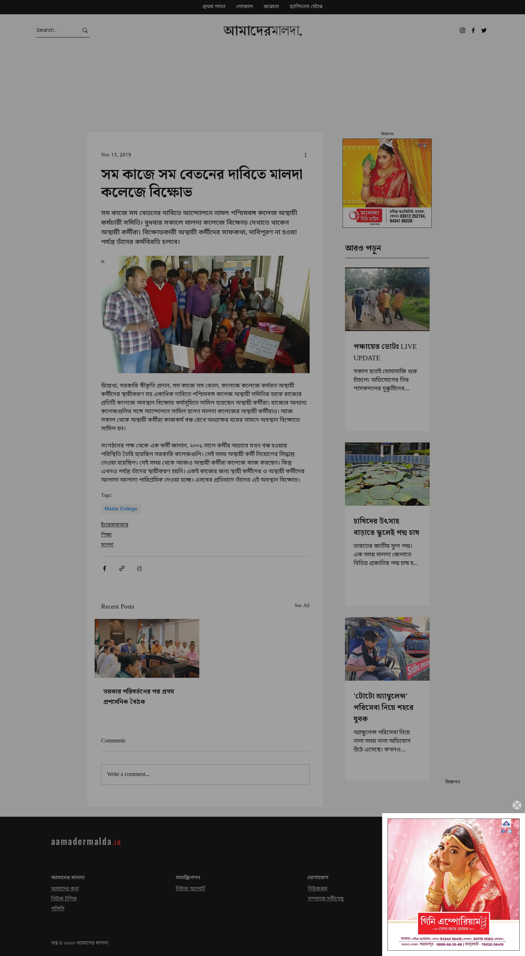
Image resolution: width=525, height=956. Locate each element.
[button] (516, 805)
